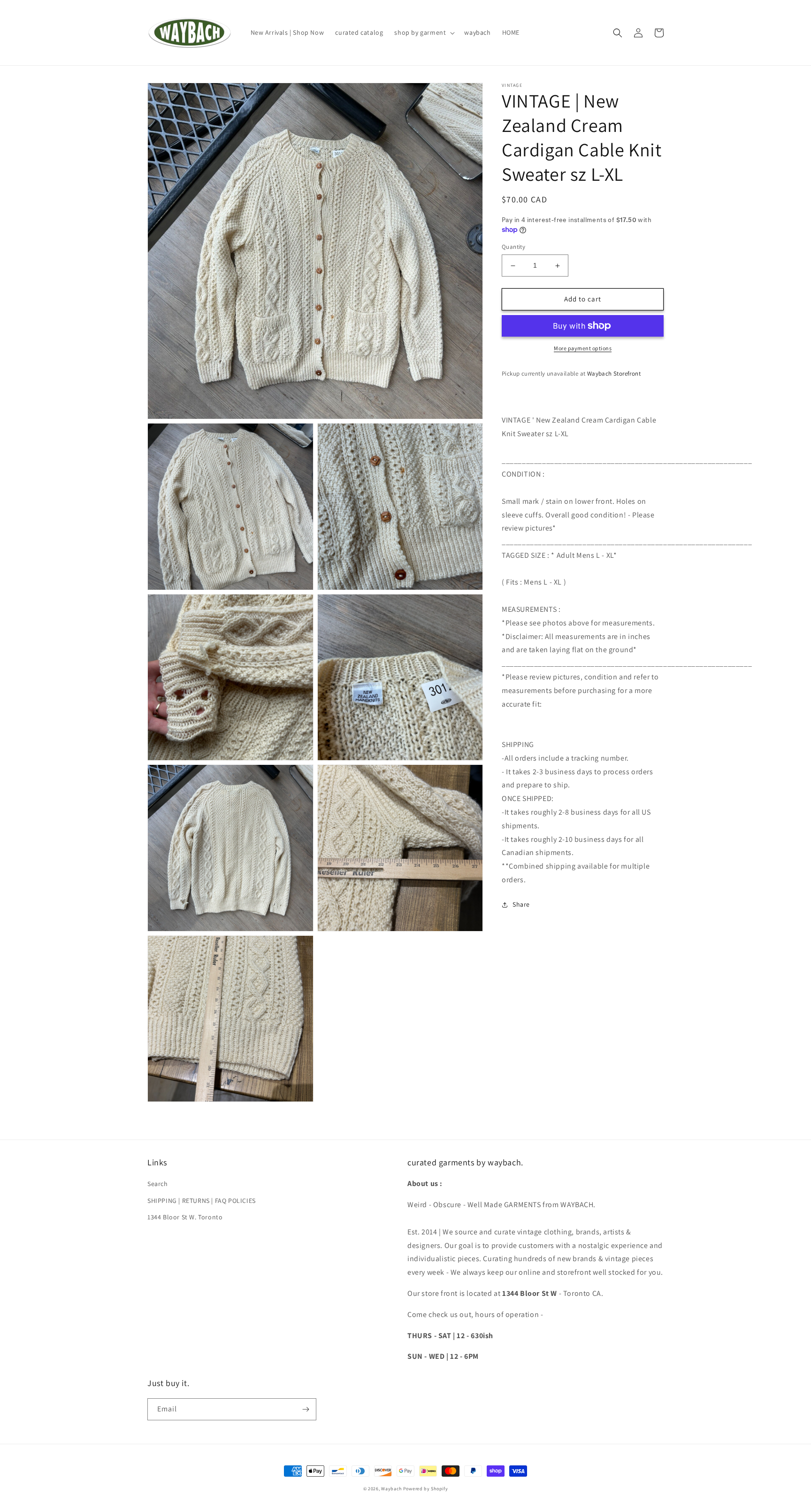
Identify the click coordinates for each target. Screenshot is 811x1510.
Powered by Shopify (425, 1489)
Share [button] (521, 904)
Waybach (391, 1489)
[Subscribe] (305, 1409)
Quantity (513, 247)
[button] (424, 32)
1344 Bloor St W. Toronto (184, 1217)
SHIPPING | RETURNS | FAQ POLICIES (201, 1200)
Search (157, 1183)
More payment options (583, 348)
